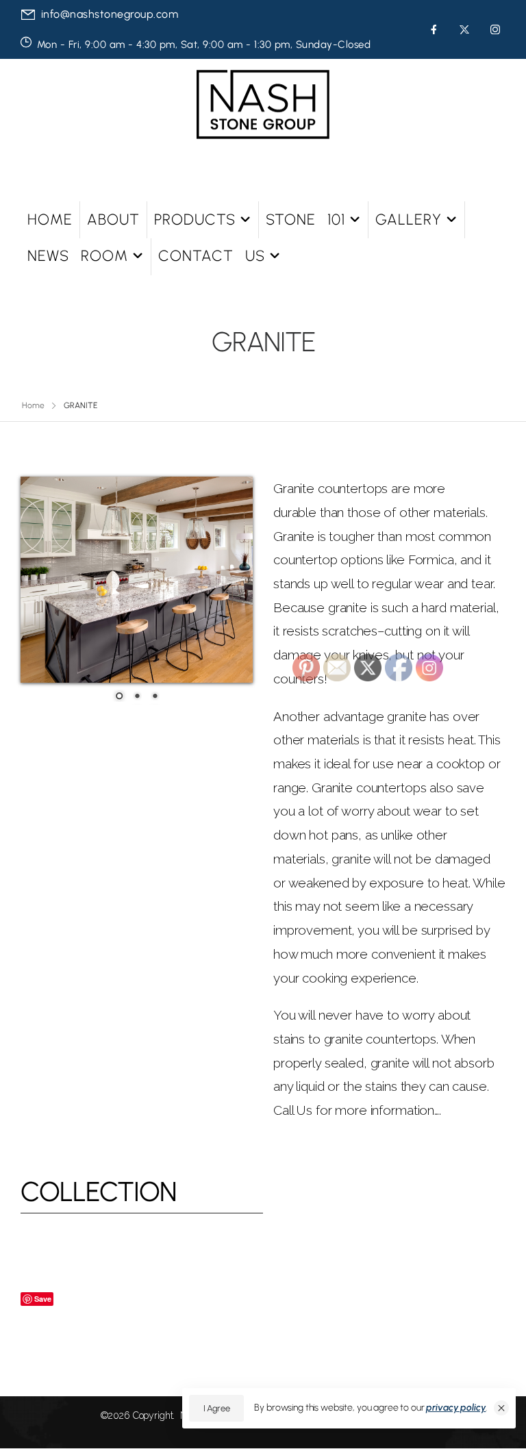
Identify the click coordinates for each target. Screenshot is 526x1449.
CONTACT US (211, 256)
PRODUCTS (195, 219)
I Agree (216, 1408)
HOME (50, 219)
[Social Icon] (433, 29)
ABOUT (113, 219)
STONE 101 (305, 219)
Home (33, 405)
